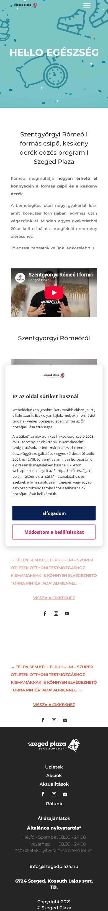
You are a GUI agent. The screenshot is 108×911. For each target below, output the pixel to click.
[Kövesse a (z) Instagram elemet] (56, 613)
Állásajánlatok (54, 818)
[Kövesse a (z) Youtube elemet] (67, 613)
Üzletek (54, 767)
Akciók (54, 775)
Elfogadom (54, 513)
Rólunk (54, 803)
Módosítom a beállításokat (54, 532)
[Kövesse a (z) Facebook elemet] (44, 613)
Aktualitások (54, 784)
